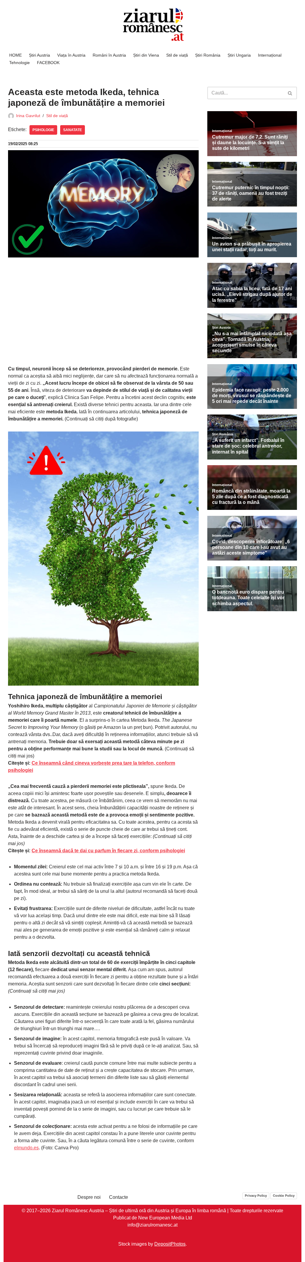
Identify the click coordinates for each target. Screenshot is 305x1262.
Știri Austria (39, 55)
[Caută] (290, 93)
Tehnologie (19, 62)
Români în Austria (109, 55)
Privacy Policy (256, 1195)
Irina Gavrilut (28, 115)
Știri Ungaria (239, 55)
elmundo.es (26, 1147)
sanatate (72, 130)
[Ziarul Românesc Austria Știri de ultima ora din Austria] (152, 24)
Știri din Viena (146, 55)
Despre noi (89, 1197)
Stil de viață (177, 55)
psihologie (43, 130)
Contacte (118, 1197)
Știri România (207, 55)
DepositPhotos (170, 1244)
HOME (15, 55)
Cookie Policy (284, 1195)
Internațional (269, 55)
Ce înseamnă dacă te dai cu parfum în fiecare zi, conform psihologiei (108, 850)
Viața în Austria (71, 55)
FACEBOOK (48, 62)
